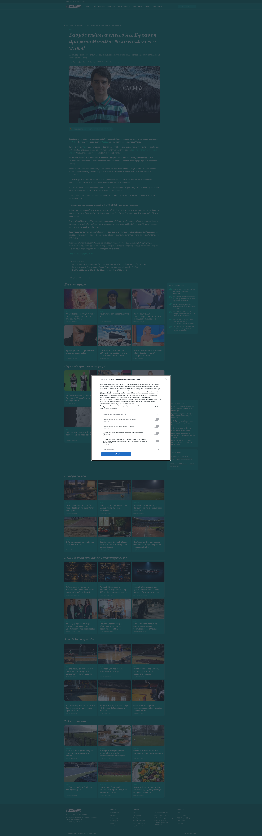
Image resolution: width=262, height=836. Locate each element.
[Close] (166, 380)
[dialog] (131, 418)
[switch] (156, 419)
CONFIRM (116, 454)
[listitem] (131, 415)
